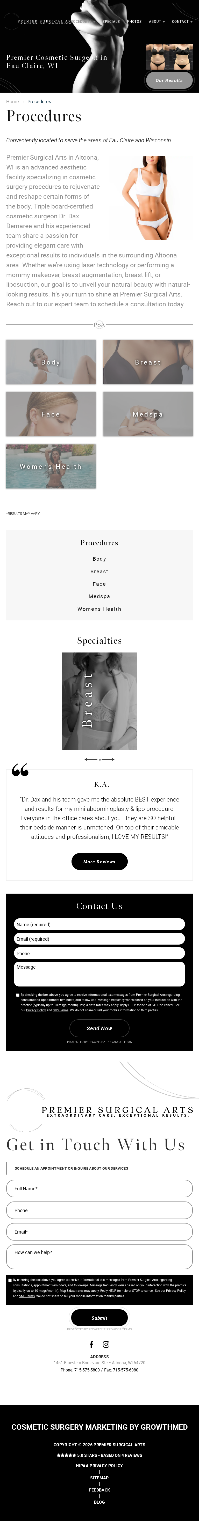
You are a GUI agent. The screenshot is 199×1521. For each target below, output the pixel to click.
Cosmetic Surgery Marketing (69, 1427)
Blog (99, 1502)
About (155, 21)
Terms (126, 1042)
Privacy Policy (36, 1010)
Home (12, 101)
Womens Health (51, 466)
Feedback (99, 1490)
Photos (134, 21)
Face (51, 414)
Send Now (99, 1028)
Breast (148, 362)
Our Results (169, 80)
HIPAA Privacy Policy (99, 1465)
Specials (111, 21)
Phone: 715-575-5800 (80, 1370)
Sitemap (99, 1478)
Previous (90, 760)
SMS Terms (60, 1010)
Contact (181, 21)
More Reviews (99, 862)
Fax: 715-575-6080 (121, 1370)
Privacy (113, 1042)
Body (51, 362)
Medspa (148, 414)
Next (108, 760)
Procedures (80, 21)
